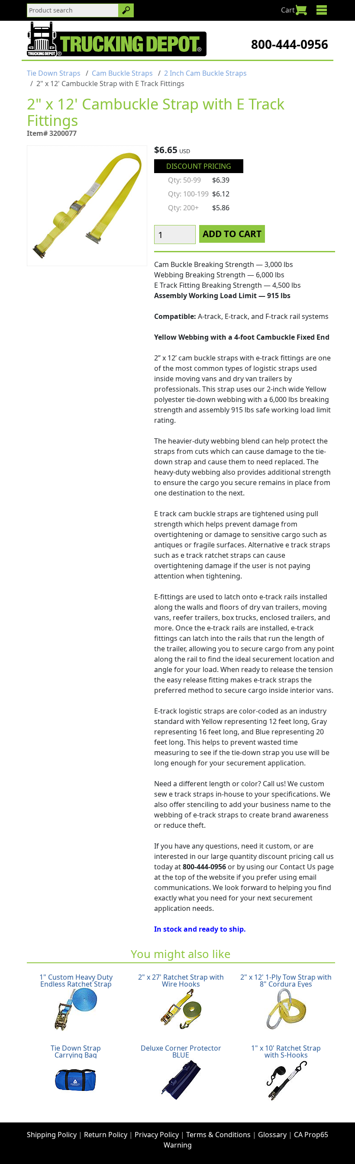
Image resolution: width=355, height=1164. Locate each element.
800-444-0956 (289, 44)
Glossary (272, 1134)
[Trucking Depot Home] (117, 39)
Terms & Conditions (218, 1134)
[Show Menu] (321, 9)
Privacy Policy (157, 1134)
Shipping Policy (52, 1134)
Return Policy (105, 1134)
